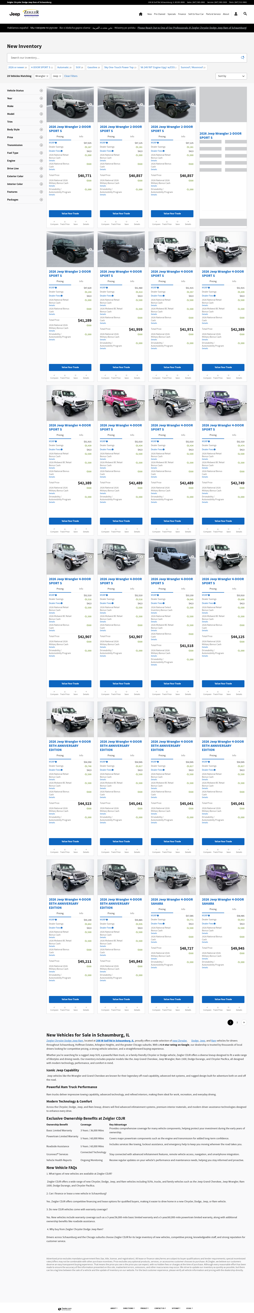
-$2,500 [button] (138, 316)
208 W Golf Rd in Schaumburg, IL (115, 1057)
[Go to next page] (244, 1039)
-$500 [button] (88, 180)
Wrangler (40, 92)
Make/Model (127, 39)
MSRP (52, 159)
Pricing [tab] (60, 152)
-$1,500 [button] (138, 325)
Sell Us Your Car (196, 14)
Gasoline (93, 83)
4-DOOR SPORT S (42, 83)
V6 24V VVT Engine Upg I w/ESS (158, 83)
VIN (141, 39)
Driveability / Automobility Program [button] (60, 208)
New (149, 14)
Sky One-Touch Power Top (120, 83)
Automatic (64, 83)
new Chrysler (179, 1057)
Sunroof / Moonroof (193, 83)
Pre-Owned (159, 14)
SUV (79, 83)
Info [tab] (81, 152)
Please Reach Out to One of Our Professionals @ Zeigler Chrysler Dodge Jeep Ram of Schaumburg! (192, 28)
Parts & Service (213, 14)
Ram (213, 1057)
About (226, 14)
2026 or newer (17, 83)
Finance (182, 14)
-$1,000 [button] (87, 171)
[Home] (14, 14)
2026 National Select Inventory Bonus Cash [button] (161, 626)
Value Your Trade (70, 229)
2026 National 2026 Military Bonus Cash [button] (58, 199)
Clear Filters (70, 92)
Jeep (55, 92)
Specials (172, 14)
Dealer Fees (54, 167)
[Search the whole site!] (245, 14)
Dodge (195, 1057)
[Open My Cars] (235, 14)
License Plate (156, 39)
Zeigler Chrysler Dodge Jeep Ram (64, 1057)
